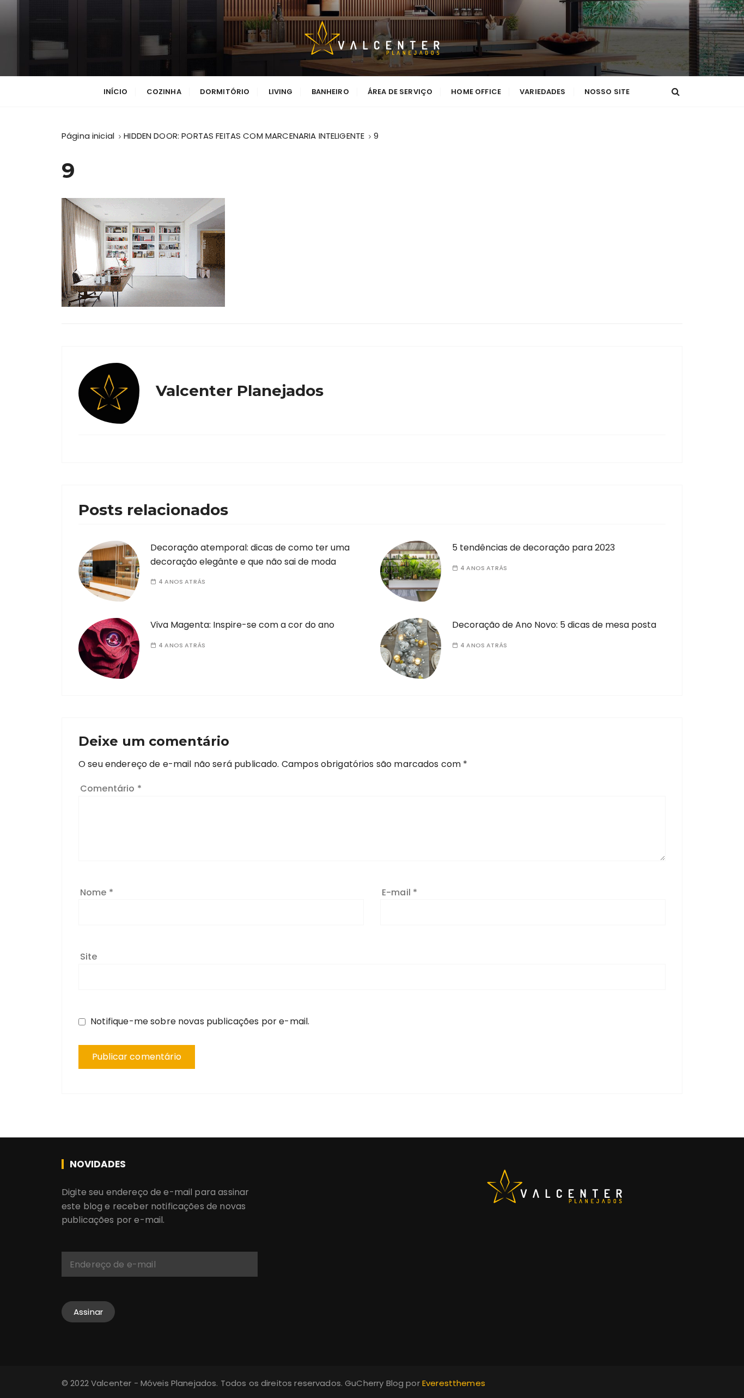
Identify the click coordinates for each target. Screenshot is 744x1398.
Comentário (111, 788)
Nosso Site (607, 91)
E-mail (399, 892)
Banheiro (330, 91)
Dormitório (225, 91)
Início (115, 91)
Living (281, 91)
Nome (96, 892)
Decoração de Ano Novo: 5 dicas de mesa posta (554, 624)
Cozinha (164, 91)
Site (88, 956)
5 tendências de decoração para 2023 (533, 547)
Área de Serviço (400, 91)
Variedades (543, 91)
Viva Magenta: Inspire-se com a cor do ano (242, 624)
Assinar (88, 1311)
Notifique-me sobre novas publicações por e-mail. (199, 1021)
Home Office (476, 91)
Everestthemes (453, 1383)
